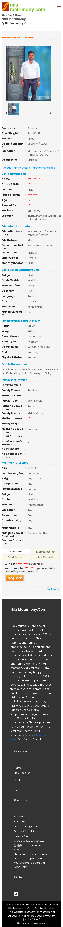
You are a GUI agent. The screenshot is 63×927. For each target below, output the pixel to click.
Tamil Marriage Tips (26, 826)
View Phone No (46, 557)
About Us (19, 821)
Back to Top (54, 589)
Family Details (21, 168)
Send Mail (16, 551)
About (7, 168)
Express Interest (45, 551)
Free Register (22, 772)
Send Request (16, 557)
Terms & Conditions (26, 831)
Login (17, 790)
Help (16, 785)
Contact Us (21, 780)
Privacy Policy (22, 836)
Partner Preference (43, 168)
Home (18, 768)
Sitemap (19, 816)
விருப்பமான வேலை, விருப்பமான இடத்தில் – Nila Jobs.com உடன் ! (30, 845)
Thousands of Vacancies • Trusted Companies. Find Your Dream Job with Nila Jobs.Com (30, 861)
